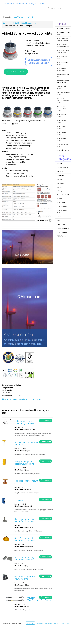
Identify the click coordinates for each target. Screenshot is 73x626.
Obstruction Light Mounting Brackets (25, 422)
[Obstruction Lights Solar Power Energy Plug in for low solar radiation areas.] (5, 577)
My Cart (29, 17)
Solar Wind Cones (63, 150)
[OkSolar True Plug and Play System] (14, 598)
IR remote (18, 500)
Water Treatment (63, 228)
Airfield (16, 23)
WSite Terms (61, 236)
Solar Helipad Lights (61, 127)
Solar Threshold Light (62, 145)
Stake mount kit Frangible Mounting (26, 443)
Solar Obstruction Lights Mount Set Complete (25, 558)
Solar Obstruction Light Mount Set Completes (25, 539)
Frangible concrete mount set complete (26, 482)
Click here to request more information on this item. (22, 399)
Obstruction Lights (63, 195)
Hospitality (60, 183)
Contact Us (48, 623)
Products (7, 17)
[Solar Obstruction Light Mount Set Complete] (4, 519)
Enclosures (61, 175)
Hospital (60, 179)
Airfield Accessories (29, 23)
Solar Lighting (61, 203)
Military (59, 191)
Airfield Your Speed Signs (63, 33)
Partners (62, 623)
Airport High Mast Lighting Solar (63, 51)
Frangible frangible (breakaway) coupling (24, 462)
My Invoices (30, 623)
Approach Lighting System (63, 75)
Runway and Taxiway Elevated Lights (63, 100)
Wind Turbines (62, 232)
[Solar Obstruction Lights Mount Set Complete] (7, 558)
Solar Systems (62, 206)
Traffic (59, 216)
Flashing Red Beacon (61, 87)
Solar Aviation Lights (61, 115)
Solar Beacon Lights (61, 121)
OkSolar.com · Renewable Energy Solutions (23, 3)
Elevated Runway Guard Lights (63, 81)
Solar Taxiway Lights (61, 139)
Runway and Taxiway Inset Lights (61, 108)
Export (56, 623)
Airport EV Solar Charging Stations (63, 45)
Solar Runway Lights (61, 133)
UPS (58, 220)
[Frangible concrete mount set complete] (5, 481)
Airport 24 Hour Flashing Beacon (62, 39)
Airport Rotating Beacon (62, 63)
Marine (59, 187)
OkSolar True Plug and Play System (39, 599)
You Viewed (18, 17)
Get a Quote (45, 420)
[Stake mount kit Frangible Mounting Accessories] (4, 443)
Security (59, 199)
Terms (68, 623)
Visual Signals (61, 224)
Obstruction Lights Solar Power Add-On (25, 577)
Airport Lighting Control (62, 57)
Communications (62, 167)
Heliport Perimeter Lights (63, 93)
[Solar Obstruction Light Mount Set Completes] (6, 539)
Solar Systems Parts (62, 211)
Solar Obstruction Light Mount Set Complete (25, 520)
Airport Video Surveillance (61, 69)
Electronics (61, 171)
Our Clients (40, 623)
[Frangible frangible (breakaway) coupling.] (4, 462)
